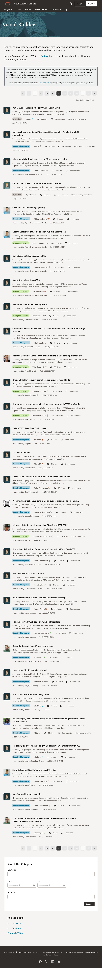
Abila (36, 733)
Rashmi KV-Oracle (41, 633)
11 (52, 93)
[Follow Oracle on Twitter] (46, 961)
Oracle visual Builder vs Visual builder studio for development (41, 476)
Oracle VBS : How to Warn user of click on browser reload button (41, 380)
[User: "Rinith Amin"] (6, 331)
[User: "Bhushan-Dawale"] (6, 672)
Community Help (25, 952)
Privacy (45, 952)
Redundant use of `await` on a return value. (33, 646)
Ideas (19, 9)
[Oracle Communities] (70, 3)
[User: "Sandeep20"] (6, 648)
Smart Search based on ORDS (26, 280)
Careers (56, 955)
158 (88, 93)
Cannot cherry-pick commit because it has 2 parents (36, 183)
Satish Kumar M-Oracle (34, 174)
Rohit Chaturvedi (39, 391)
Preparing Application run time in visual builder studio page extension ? (45, 501)
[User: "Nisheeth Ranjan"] (6, 406)
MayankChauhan (32, 516)
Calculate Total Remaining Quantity (28, 207)
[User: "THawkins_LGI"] (6, 358)
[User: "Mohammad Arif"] (6, 306)
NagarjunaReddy (31, 685)
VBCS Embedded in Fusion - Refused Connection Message (39, 597)
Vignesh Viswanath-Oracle (36, 223)
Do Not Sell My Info (55, 952)
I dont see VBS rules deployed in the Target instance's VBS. (39, 159)
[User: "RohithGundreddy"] (6, 161)
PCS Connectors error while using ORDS (30, 694)
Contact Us (37, 952)
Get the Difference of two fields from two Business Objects (39, 231)
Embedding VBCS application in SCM (29, 256)
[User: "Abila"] (6, 721)
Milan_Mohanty (40, 219)
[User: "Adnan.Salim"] (6, 600)
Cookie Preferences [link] (91, 952)
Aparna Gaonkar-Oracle (34, 761)
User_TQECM (30, 419)
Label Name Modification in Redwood (29, 670)
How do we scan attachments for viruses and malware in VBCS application (46, 404)
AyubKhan (90, 146)
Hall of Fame (41, 9)
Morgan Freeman (41, 267)
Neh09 (27, 540)
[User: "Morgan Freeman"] (6, 258)
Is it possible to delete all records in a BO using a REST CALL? (40, 525)
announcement (43, 83)
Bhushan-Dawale (41, 681)
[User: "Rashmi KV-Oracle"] (6, 624)
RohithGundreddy (41, 170)
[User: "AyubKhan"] (6, 185)
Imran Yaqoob (30, 613)
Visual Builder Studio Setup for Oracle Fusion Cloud (36, 107)
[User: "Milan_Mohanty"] (6, 210)
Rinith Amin (39, 343)
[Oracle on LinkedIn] (52, 961)
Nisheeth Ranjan (39, 415)
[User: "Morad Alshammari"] (6, 503)
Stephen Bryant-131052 (41, 536)
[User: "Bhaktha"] (6, 696)
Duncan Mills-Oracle (33, 347)
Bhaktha (37, 706)
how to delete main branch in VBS (28, 573)
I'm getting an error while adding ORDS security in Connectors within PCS (46, 745)
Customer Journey (59, 9)
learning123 (38, 585)
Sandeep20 (38, 657)
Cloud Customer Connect (25, 3)
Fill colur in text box (21, 452)
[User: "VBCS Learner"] (6, 282)
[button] (87, 100)
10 (47, 93)
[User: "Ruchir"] (6, 134)
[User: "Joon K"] (6, 110)
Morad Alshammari (42, 512)
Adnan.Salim (39, 609)
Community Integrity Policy (74, 952)
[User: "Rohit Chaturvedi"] (6, 382)
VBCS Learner (38, 291)
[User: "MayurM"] (6, 430)
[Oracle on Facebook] (40, 961)
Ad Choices (47, 955)
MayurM (37, 439)
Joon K (28, 119)
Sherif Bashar (30, 785)
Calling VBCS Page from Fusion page (29, 428)
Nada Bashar (30, 468)
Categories (8, 9)
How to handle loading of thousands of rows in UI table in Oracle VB (43, 549)
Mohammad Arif (39, 316)
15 (76, 93)
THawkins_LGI (38, 367)
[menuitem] (80, 3)
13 (64, 93)
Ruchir (36, 146)
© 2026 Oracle (9, 952)
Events (28, 9)
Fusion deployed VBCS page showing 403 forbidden (36, 621)
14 (71, 93)
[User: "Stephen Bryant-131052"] (6, 527)
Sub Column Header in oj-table (26, 794)
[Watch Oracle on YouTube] (58, 961)
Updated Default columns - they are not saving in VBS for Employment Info (47, 355)
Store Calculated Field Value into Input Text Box (34, 770)
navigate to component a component (29, 304)
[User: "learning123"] (6, 575)
